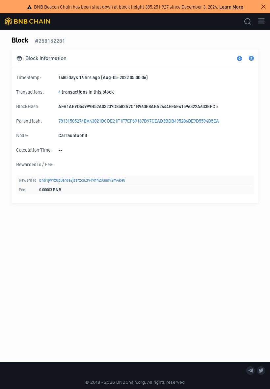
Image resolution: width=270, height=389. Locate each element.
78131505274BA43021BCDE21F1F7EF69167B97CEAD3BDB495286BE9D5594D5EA (138, 120)
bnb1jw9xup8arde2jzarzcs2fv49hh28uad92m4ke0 (82, 180)
